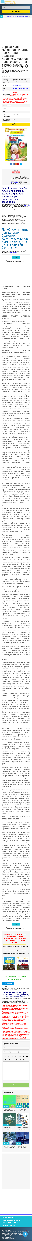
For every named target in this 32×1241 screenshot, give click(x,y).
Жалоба (16, 172)
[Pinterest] (18, 164)
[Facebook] (14, 164)
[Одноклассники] (16, 164)
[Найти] (28, 7)
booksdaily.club (10, 2)
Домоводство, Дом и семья (21, 88)
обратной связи (6, 1237)
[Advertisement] (16, 1171)
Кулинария (6, 89)
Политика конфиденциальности (11, 1220)
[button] (5, 1056)
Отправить (16, 1085)
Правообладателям (7, 1217)
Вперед (16, 257)
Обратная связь (6, 1222)
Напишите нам (14, 182)
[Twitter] (21, 164)
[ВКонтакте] (11, 164)
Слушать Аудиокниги (8, 1225)
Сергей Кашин (17, 85)
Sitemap (16, 1222)
